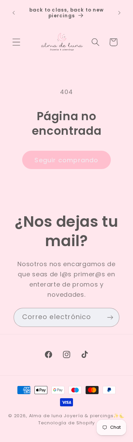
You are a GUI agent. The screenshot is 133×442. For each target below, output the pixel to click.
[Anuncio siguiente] (119, 12)
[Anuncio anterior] (13, 12)
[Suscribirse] (110, 317)
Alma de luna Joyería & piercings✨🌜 (77, 415)
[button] (17, 42)
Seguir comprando (66, 160)
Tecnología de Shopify (66, 423)
